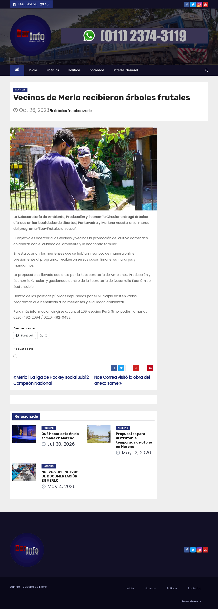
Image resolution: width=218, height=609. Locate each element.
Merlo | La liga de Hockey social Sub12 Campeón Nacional (51, 380)
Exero (43, 587)
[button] (206, 70)
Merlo (87, 110)
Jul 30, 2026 (61, 444)
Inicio (33, 70)
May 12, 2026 (136, 453)
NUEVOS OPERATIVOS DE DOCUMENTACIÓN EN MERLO (60, 476)
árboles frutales (67, 110)
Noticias (53, 70)
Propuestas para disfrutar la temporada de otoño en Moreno (134, 440)
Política (74, 70)
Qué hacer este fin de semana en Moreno (60, 436)
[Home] (17, 70)
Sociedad (97, 70)
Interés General (126, 70)
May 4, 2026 (61, 486)
